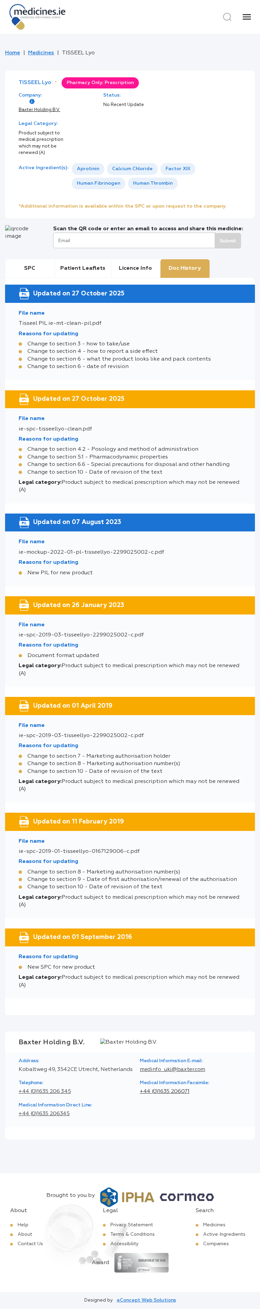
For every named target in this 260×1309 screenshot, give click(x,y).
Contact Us (30, 1243)
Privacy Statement (131, 1225)
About (25, 1234)
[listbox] (156, 176)
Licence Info (135, 268)
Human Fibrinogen (98, 183)
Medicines (41, 53)
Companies (216, 1243)
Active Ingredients (224, 1234)
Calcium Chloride (132, 168)
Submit (228, 240)
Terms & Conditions (132, 1234)
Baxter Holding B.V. (39, 110)
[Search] (227, 17)
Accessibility (124, 1243)
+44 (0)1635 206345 (44, 1114)
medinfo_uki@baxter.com (172, 1069)
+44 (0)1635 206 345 (45, 1091)
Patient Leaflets (82, 268)
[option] (88, 169)
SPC (29, 268)
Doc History (185, 268)
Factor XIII (178, 168)
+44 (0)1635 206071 (165, 1091)
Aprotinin (88, 168)
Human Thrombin (153, 183)
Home (12, 53)
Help (23, 1225)
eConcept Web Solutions (146, 1300)
